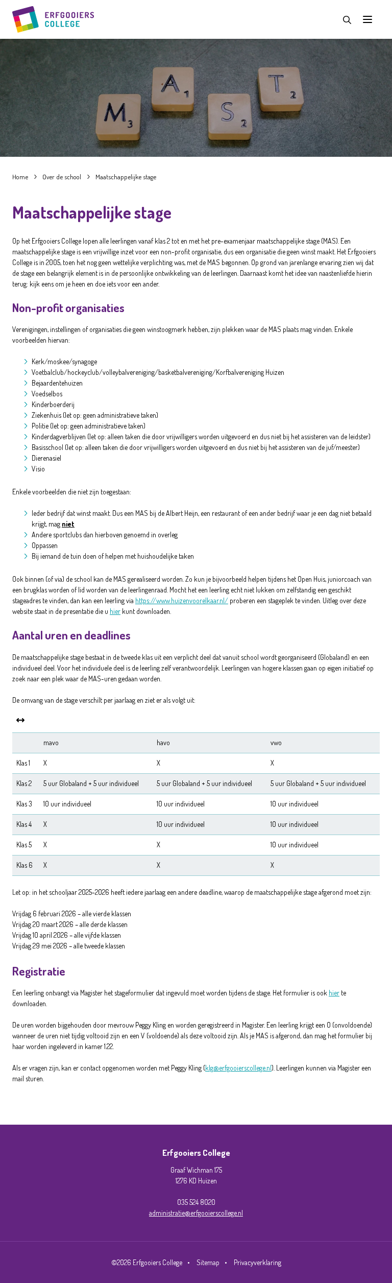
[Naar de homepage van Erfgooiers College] (53, 19)
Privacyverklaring (257, 1262)
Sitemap (208, 1262)
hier (115, 611)
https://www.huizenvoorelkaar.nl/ (181, 600)
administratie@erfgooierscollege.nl (196, 1212)
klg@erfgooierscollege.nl (238, 1067)
